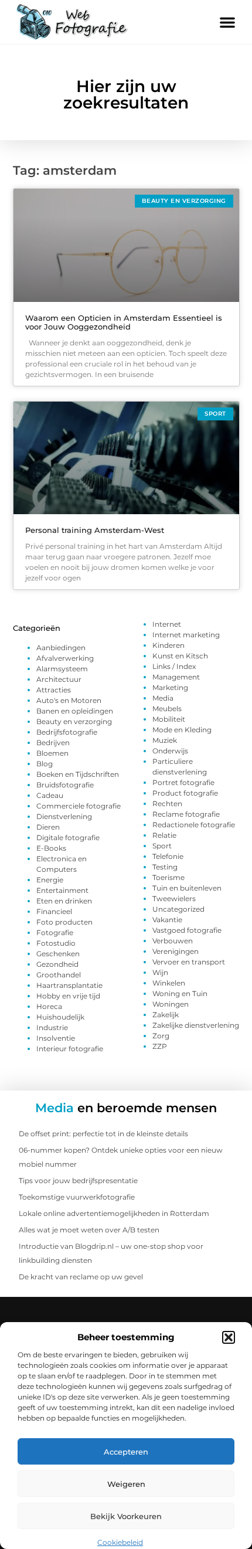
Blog (44, 763)
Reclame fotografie (186, 814)
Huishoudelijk (60, 1017)
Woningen (170, 1004)
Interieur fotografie (69, 1048)
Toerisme (168, 877)
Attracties (53, 689)
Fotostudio (56, 943)
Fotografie (54, 932)
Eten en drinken (64, 900)
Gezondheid (57, 964)
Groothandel (58, 974)
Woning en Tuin (179, 993)
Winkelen (168, 983)
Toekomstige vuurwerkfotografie (77, 1197)
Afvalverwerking (65, 658)
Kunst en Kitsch (180, 655)
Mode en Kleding (182, 729)
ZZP (159, 1046)
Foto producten (64, 922)
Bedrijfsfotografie (66, 732)
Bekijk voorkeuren (126, 1516)
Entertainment (62, 890)
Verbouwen (172, 940)
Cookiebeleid (120, 1542)
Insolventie (55, 1038)
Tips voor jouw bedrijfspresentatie (78, 1180)
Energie (49, 879)
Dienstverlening (64, 816)
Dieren (48, 827)
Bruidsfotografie (65, 784)
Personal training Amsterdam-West (94, 530)
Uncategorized (178, 909)
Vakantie (167, 919)
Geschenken (58, 953)
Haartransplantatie (69, 985)
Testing (165, 866)
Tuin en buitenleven (187, 888)
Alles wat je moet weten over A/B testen (89, 1229)
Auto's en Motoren (68, 700)
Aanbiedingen (61, 647)
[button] (228, 1337)
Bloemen (52, 753)
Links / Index (174, 666)
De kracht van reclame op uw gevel (81, 1276)
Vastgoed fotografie (187, 930)
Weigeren (126, 1484)
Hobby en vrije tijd (68, 995)
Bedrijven (53, 742)
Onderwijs (170, 750)
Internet (166, 624)
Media (162, 698)
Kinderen (168, 645)
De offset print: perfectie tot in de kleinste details (103, 1133)
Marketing (170, 687)
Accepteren (126, 1451)
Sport (162, 845)
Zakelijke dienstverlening (195, 1025)
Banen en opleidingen (74, 710)
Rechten (167, 803)
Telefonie (167, 856)
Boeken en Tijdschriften (77, 774)
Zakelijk (165, 1014)
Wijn (160, 972)
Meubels (167, 708)
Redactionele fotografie (193, 824)
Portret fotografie (183, 782)
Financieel (54, 911)
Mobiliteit (168, 719)
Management (176, 676)
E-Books (51, 848)
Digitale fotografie (68, 837)
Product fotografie (185, 793)
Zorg (160, 1035)
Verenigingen (175, 951)
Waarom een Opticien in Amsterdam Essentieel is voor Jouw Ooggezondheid (123, 322)
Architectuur (58, 679)
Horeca (49, 1006)
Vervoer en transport (188, 961)
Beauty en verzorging (74, 721)
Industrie (52, 1027)
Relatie (164, 835)
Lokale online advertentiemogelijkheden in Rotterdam (114, 1213)
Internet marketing (186, 634)
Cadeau (49, 795)
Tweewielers (174, 898)
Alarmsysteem (62, 668)
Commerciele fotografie (78, 805)
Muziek (164, 740)
